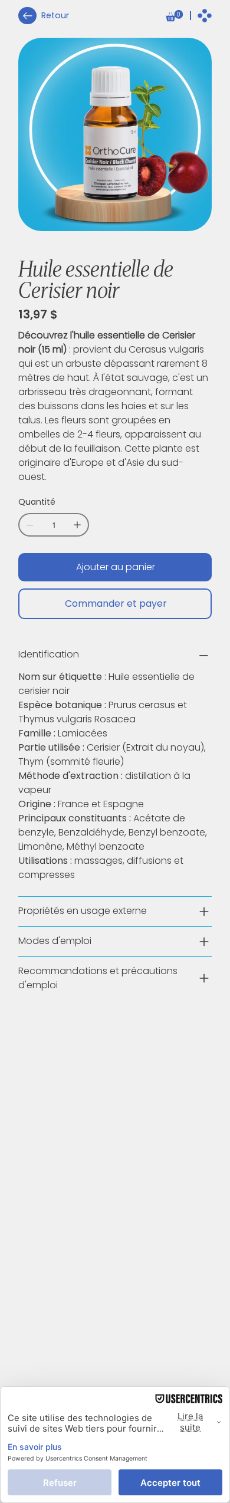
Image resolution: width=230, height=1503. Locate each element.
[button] (174, 16)
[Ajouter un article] (77, 525)
